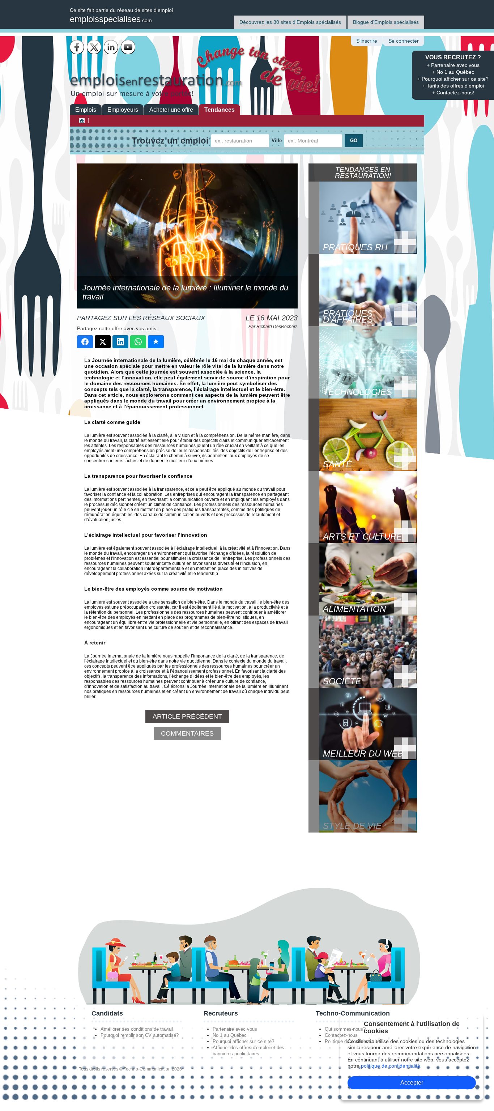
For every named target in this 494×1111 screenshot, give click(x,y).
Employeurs (122, 110)
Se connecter (403, 41)
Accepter (411, 1083)
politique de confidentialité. (391, 1066)
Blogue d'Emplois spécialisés (386, 22)
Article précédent (187, 716)
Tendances (219, 110)
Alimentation (354, 609)
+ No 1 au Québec (453, 72)
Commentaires (187, 733)
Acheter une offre (171, 110)
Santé (337, 464)
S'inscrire (366, 41)
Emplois (85, 110)
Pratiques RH (355, 247)
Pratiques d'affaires (348, 316)
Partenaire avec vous (235, 1029)
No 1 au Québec (230, 1035)
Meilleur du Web (363, 753)
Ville (277, 140)
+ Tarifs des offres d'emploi (453, 86)
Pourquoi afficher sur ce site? (243, 1041)
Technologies (357, 392)
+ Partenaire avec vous (453, 65)
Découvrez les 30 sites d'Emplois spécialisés (290, 22)
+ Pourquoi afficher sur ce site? (453, 79)
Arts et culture (362, 536)
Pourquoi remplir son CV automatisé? (140, 1035)
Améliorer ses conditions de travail (137, 1029)
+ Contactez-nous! (453, 92)
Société (342, 681)
